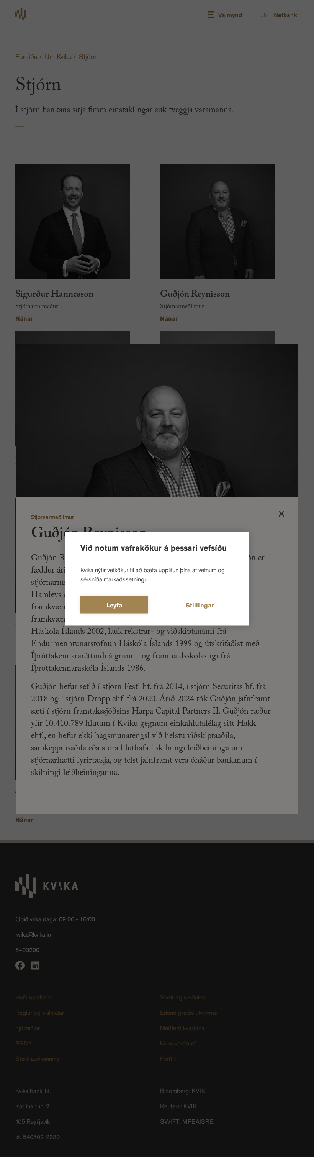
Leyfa (114, 605)
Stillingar (200, 605)
